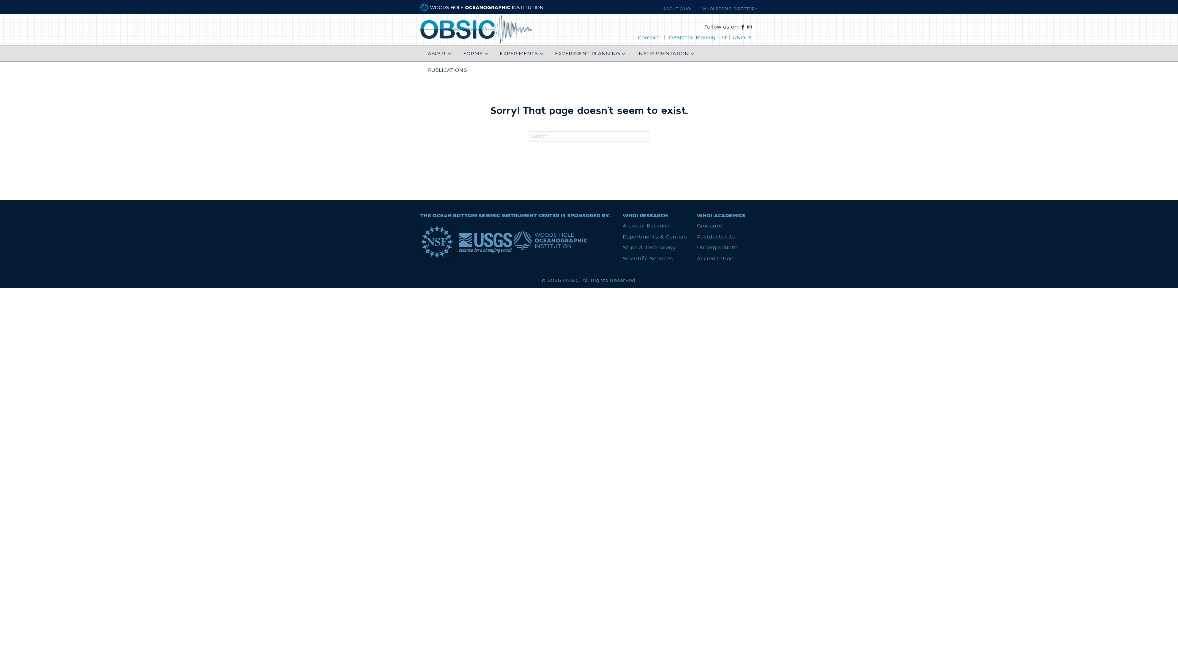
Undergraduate (717, 247)
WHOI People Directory (730, 8)
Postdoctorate (716, 237)
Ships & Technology (649, 247)
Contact (649, 37)
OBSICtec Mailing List (698, 37)
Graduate (709, 226)
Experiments (519, 53)
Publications (447, 70)
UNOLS (742, 37)
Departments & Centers (655, 237)
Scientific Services (648, 258)
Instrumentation (663, 53)
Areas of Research (647, 226)
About (437, 53)
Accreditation (715, 258)
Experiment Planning (587, 53)
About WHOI (677, 8)
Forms (473, 53)
